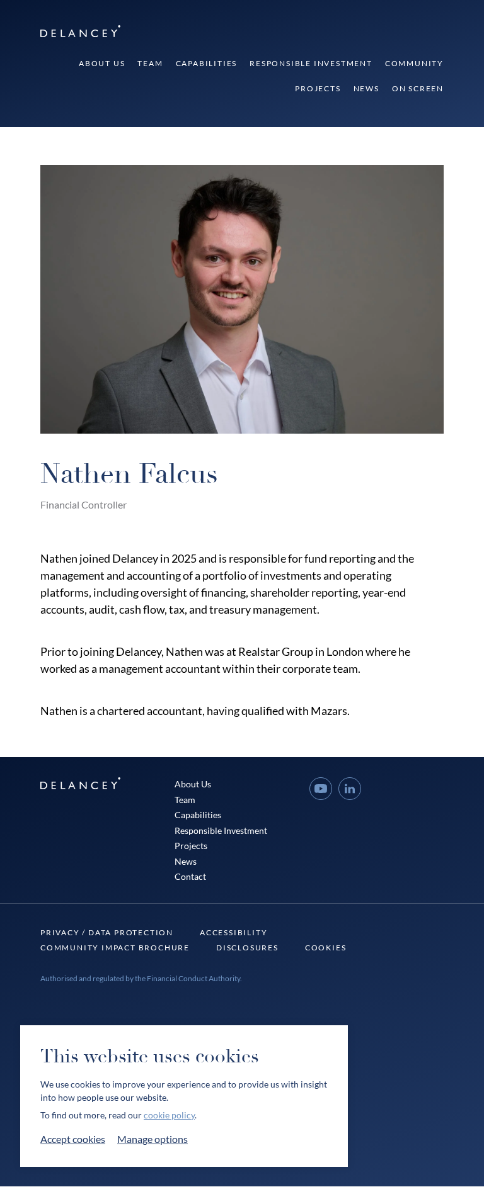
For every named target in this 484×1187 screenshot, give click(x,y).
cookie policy (169, 1115)
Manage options (152, 1139)
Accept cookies (72, 1139)
